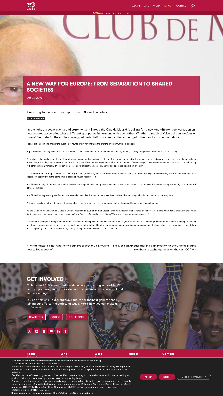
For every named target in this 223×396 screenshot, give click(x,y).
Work (156, 6)
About (136, 6)
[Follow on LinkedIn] (58, 331)
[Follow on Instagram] (37, 331)
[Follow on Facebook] (65, 331)
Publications (113, 13)
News (127, 13)
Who (147, 6)
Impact (168, 6)
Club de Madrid (35, 119)
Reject (166, 376)
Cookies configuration (194, 376)
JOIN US (56, 317)
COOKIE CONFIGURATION (25, 390)
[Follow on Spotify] (44, 331)
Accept (148, 376)
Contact (182, 6)
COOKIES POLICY (66, 393)
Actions (98, 13)
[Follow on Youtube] (51, 331)
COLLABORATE (77, 317)
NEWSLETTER (36, 317)
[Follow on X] (29, 331)
